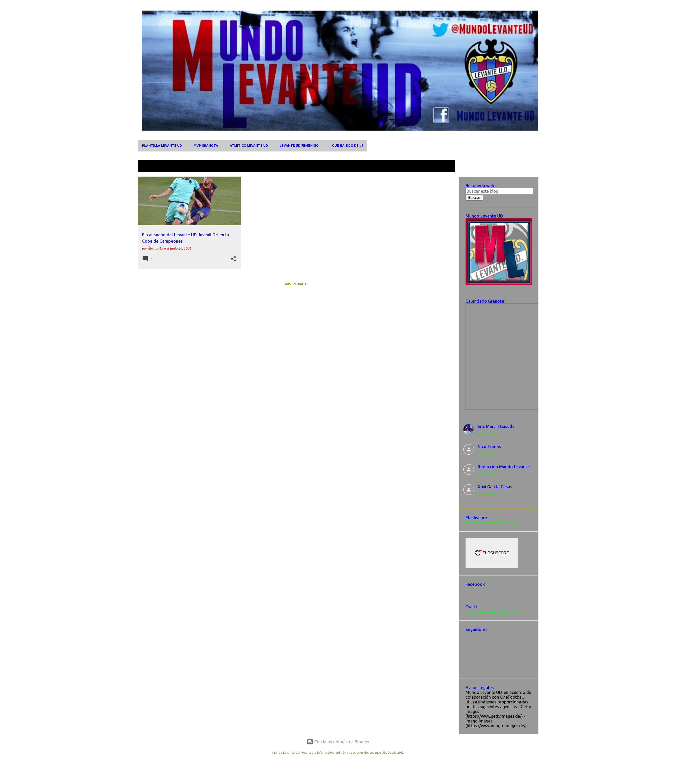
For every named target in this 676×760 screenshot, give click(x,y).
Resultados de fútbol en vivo (491, 522)
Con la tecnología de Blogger (341, 741)
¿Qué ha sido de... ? (346, 145)
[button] (233, 259)
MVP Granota (206, 145)
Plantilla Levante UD (162, 145)
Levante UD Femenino (299, 145)
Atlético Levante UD (249, 145)
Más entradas (296, 284)
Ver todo (442, 166)
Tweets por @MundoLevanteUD (495, 611)
